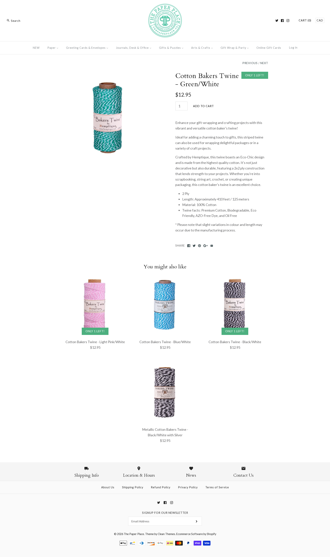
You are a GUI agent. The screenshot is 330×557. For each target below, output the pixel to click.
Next (264, 63)
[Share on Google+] (205, 245)
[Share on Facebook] (188, 245)
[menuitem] (36, 47)
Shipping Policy (132, 487)
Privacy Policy (188, 487)
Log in (293, 47)
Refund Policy (160, 487)
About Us (107, 487)
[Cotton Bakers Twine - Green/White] (108, 74)
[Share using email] (211, 245)
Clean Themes (166, 534)
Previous (250, 63)
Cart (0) (305, 20)
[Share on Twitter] (194, 245)
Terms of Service (217, 487)
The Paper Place (134, 534)
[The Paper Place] (165, 6)
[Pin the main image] (199, 245)
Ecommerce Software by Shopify (196, 534)
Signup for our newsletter (165, 512)
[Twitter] (276, 20)
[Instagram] (287, 20)
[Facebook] (282, 20)
